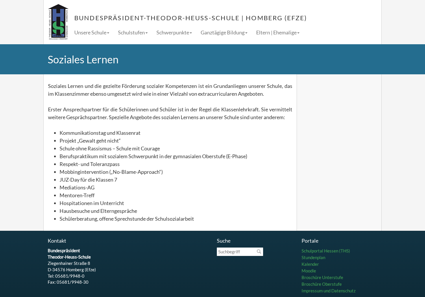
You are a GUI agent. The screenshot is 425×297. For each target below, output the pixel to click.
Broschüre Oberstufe (322, 284)
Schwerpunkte (172, 32)
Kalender (310, 264)
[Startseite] (58, 22)
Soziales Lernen (83, 59)
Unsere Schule (90, 32)
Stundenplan (313, 257)
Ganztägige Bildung (223, 32)
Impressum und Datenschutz (329, 290)
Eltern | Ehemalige (276, 32)
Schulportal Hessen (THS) (326, 250)
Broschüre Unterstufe (322, 277)
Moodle (309, 270)
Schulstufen (131, 32)
